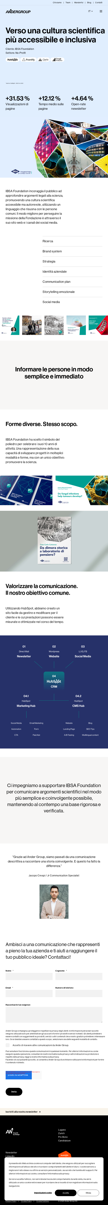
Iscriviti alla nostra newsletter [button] (22, 1111)
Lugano (62, 1129)
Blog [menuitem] (89, 3)
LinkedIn (10, 1156)
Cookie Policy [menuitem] (26, 1201)
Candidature (64, 1140)
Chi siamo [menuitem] (57, 3)
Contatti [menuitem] (98, 3)
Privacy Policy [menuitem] (11, 1201)
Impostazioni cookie (43, 1193)
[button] (2, 325)
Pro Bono (63, 1137)
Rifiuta (88, 1193)
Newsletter (11, 1152)
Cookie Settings (42, 1201)
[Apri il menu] (101, 11)
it (89, 11)
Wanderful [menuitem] (78, 3)
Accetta (66, 1193)
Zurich (61, 1133)
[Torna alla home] (18, 11)
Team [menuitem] (68, 3)
